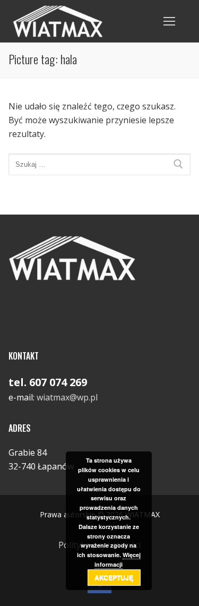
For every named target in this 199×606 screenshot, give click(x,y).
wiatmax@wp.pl (67, 397)
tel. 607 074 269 (47, 382)
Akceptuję (113, 577)
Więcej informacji (117, 559)
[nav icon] (169, 21)
